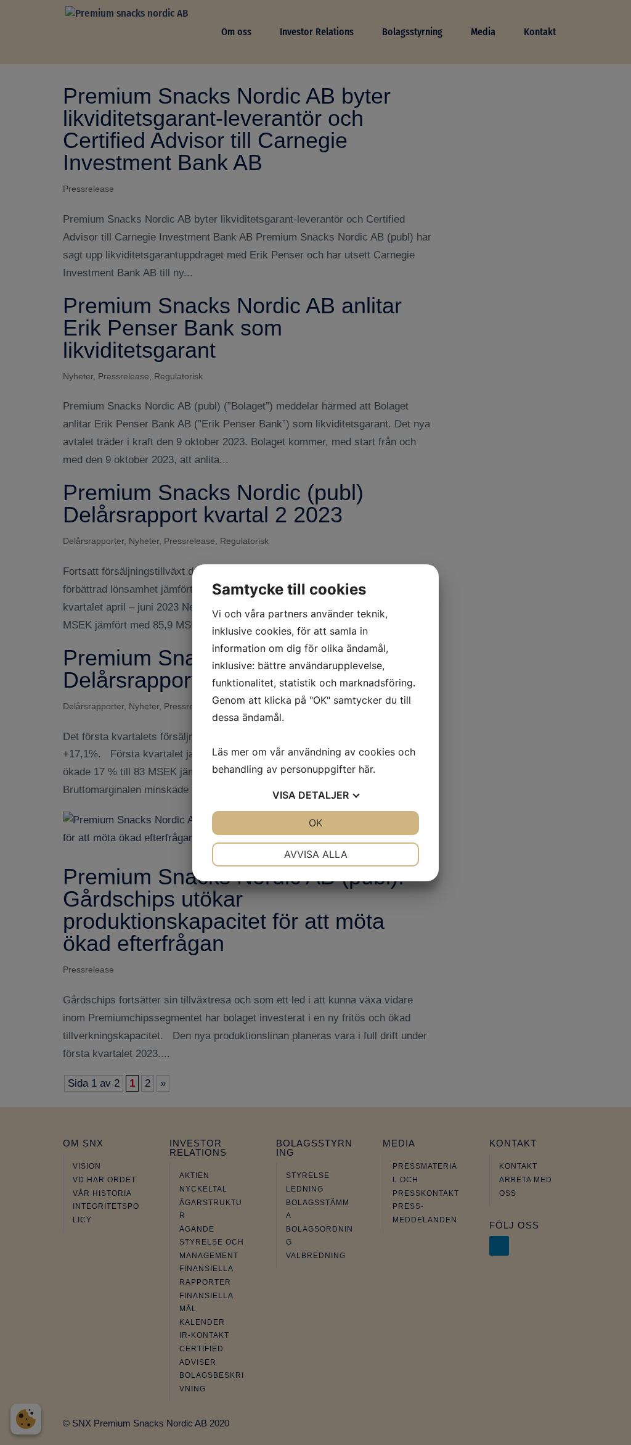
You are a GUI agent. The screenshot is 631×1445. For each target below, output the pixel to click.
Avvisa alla (316, 854)
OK (315, 823)
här (366, 769)
